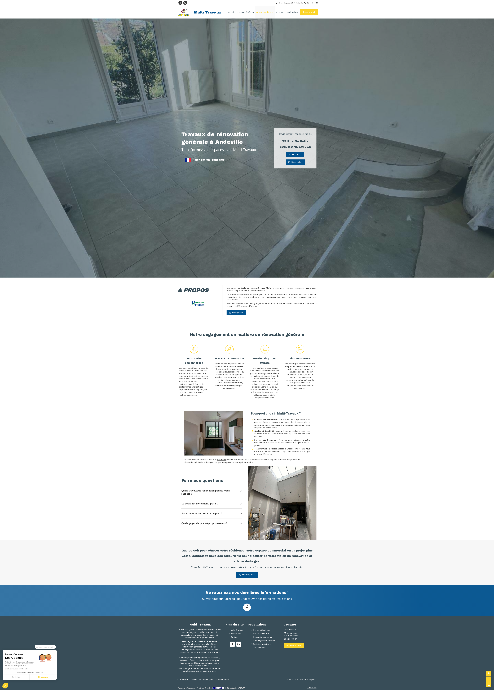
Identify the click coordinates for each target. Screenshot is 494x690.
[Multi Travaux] (184, 15)
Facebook (221, 459)
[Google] (488, 684)
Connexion (311, 687)
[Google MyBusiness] (185, 3)
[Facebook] (180, 3)
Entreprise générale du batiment (243, 288)
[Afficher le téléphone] (488, 673)
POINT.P (242, 688)
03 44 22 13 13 (290, 639)
